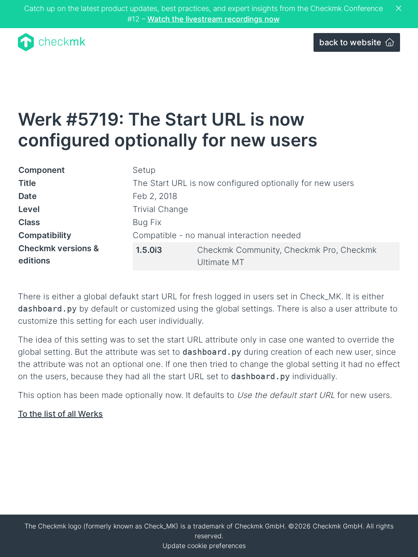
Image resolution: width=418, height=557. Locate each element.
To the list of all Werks (60, 414)
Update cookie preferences (204, 546)
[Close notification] (399, 8)
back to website (351, 42)
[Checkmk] (51, 42)
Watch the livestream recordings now (213, 19)
